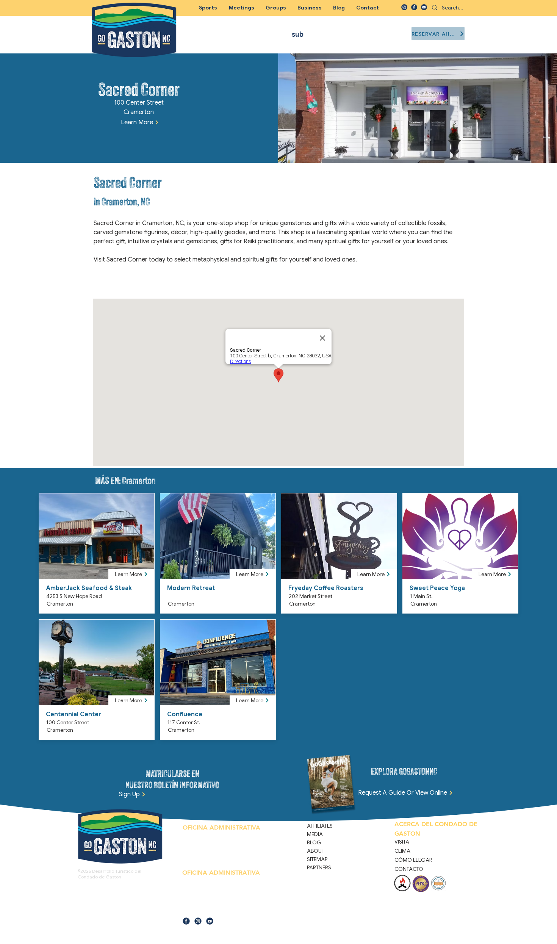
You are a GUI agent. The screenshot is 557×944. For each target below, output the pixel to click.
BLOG (314, 842)
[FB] (414, 7)
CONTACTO (408, 869)
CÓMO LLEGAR (413, 859)
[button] (276, 7)
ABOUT (315, 850)
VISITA (401, 841)
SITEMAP (317, 859)
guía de (189, 909)
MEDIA (315, 834)
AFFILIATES (320, 825)
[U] (424, 7)
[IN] (404, 7)
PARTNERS (319, 867)
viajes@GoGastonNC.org (219, 909)
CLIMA (402, 850)
